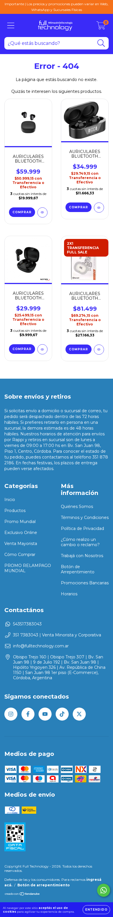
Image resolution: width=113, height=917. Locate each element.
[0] (101, 27)
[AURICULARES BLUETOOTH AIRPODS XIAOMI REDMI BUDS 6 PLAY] (42, 212)
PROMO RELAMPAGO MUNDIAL (27, 568)
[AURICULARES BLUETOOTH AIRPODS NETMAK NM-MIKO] (42, 349)
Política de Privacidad (82, 528)
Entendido (96, 910)
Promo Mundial (20, 521)
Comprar (78, 349)
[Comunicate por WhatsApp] (103, 890)
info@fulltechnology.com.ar (41, 646)
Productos (14, 510)
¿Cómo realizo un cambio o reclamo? (80, 542)
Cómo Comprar (19, 554)
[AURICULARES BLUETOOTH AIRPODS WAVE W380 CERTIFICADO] (99, 350)
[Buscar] (101, 43)
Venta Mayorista (20, 543)
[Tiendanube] (22, 894)
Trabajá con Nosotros (82, 555)
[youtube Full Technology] (45, 714)
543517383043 (27, 624)
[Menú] (10, 25)
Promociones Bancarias (85, 582)
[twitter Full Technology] (79, 714)
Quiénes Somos (77, 506)
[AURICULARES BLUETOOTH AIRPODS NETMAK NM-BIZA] (99, 207)
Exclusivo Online (20, 532)
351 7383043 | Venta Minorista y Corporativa (57, 635)
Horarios (69, 593)
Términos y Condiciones (85, 517)
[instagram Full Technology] (10, 714)
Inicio (9, 499)
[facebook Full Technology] (27, 714)
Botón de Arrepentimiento (77, 569)
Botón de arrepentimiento (43, 885)
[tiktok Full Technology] (62, 714)
